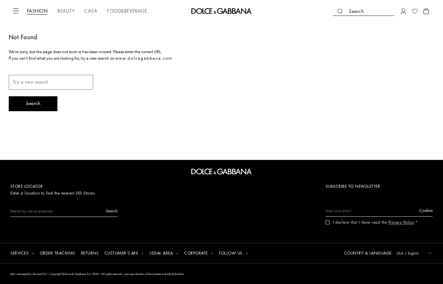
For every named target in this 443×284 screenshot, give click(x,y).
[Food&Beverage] (127, 11)
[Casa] (90, 11)
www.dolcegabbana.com (144, 59)
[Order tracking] (57, 253)
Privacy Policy (401, 222)
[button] (16, 11)
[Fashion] (37, 11)
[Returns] (90, 253)
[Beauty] (66, 11)
